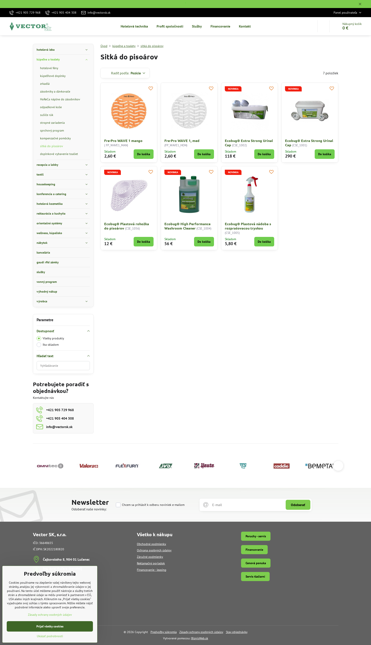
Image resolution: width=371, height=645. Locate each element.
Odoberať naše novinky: (89, 509)
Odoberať (298, 505)
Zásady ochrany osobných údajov (201, 632)
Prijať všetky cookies (49, 626)
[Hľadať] (323, 26)
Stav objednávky (237, 632)
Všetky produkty (53, 338)
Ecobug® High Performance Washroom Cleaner (187, 226)
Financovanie (254, 550)
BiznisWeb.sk (199, 638)
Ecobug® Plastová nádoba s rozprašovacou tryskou (248, 226)
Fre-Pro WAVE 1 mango (123, 140)
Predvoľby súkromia (164, 632)
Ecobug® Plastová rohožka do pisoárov (126, 226)
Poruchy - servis (256, 536)
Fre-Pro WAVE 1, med (181, 140)
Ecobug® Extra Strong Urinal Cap (249, 142)
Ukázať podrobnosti (50, 636)
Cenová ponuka (256, 563)
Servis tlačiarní (255, 576)
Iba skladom (51, 345)
